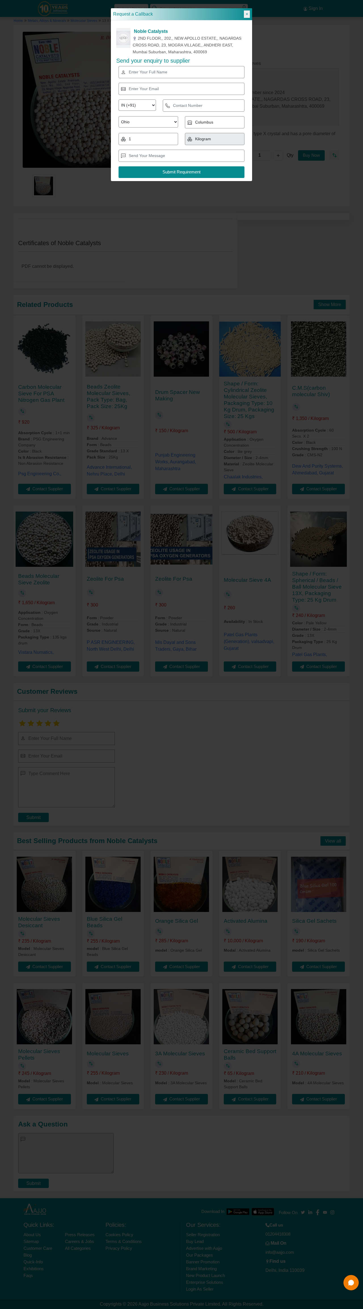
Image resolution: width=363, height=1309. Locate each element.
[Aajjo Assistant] (351, 1282)
